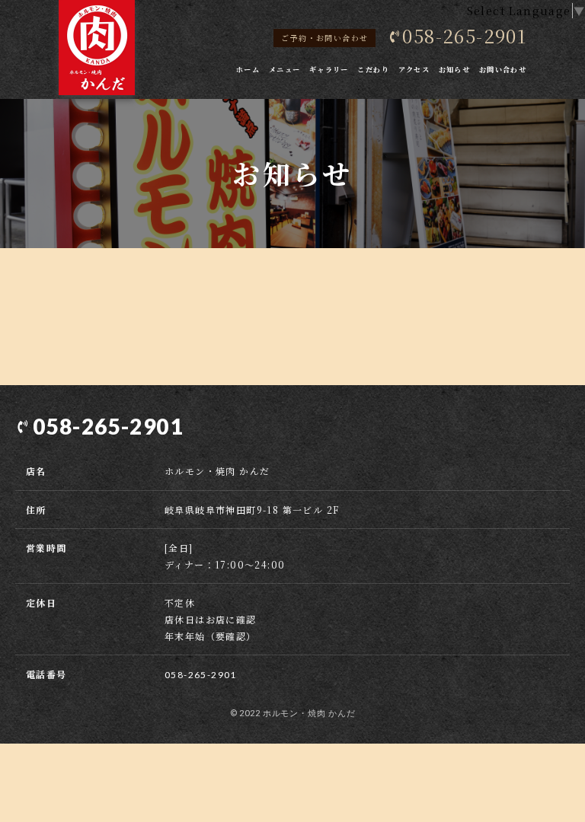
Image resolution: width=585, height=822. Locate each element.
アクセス (414, 69)
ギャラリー (329, 69)
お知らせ (455, 69)
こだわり (373, 69)
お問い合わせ (502, 69)
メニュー (285, 69)
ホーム (248, 69)
